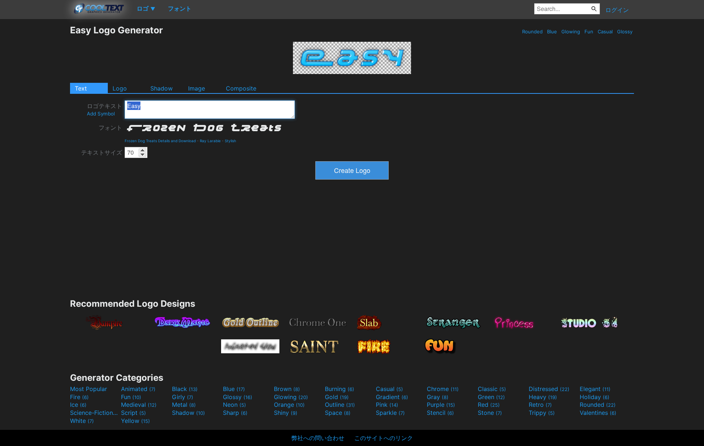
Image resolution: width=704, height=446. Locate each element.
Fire (79, 397)
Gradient (392, 397)
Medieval (139, 404)
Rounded (532, 31)
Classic (492, 388)
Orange (289, 404)
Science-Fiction (94, 412)
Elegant (595, 388)
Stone (490, 412)
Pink (387, 404)
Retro (540, 404)
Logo (120, 88)
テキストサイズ (101, 152)
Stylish (230, 141)
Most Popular (88, 388)
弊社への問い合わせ (318, 438)
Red (489, 404)
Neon (234, 404)
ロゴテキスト (104, 109)
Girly (182, 397)
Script (133, 412)
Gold (337, 397)
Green (491, 397)
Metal (184, 404)
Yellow (135, 420)
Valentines (598, 412)
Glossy (625, 31)
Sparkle (390, 412)
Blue (552, 31)
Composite (241, 88)
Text (81, 88)
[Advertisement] (35, 134)
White (82, 420)
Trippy (542, 412)
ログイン (617, 10)
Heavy (543, 397)
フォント (110, 127)
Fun (589, 31)
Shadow (161, 88)
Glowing (571, 31)
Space (338, 412)
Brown (287, 388)
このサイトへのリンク (383, 438)
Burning (339, 388)
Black (185, 388)
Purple (441, 404)
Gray (437, 397)
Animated (138, 388)
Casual (605, 31)
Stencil (440, 412)
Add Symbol (101, 114)
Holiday (594, 397)
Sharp (235, 412)
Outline (340, 404)
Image (196, 88)
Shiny (285, 412)
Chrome (443, 388)
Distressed (549, 388)
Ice (78, 404)
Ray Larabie (210, 141)
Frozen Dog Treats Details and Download (160, 141)
